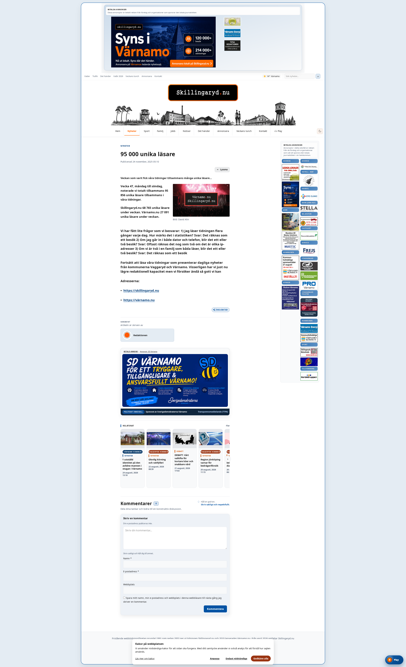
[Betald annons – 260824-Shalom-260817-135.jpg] (290, 297)
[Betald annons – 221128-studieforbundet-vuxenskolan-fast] (309, 275)
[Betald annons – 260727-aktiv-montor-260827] (290, 222)
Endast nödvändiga (236, 658)
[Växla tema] (320, 131)
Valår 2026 (118, 76)
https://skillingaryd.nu (141, 290)
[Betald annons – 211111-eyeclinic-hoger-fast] (309, 196)
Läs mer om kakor (145, 658)
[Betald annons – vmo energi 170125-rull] (309, 328)
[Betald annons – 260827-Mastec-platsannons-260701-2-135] (290, 241)
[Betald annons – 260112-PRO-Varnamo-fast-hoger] (309, 285)
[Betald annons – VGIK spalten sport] (309, 362)
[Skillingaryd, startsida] (203, 93)
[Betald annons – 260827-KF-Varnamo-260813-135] (290, 268)
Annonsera (147, 76)
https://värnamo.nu (139, 300)
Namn (127, 558)
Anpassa (214, 658)
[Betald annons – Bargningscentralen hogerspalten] (309, 221)
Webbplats (129, 584)
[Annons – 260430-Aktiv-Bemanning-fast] (232, 22)
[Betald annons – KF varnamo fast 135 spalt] (309, 338)
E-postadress (131, 571)
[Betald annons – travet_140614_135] (309, 266)
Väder (87, 76)
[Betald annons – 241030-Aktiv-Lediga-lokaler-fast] (290, 172)
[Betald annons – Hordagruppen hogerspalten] (309, 376)
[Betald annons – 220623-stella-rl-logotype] (309, 208)
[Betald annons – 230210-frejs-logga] (309, 251)
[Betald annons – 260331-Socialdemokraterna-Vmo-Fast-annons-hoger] (309, 306)
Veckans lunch (132, 76)
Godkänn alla (260, 658)
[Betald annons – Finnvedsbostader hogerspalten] (309, 236)
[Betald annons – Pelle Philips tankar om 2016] (232, 33)
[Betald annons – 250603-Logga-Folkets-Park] (309, 166)
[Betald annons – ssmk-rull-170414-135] (309, 352)
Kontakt (158, 76)
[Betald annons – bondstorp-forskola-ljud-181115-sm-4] (232, 45)
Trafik (95, 76)
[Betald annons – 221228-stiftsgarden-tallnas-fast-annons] (309, 180)
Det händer (105, 76)
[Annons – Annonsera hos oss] (290, 195)
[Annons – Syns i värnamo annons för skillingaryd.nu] (163, 42)
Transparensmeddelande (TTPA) (213, 412)
